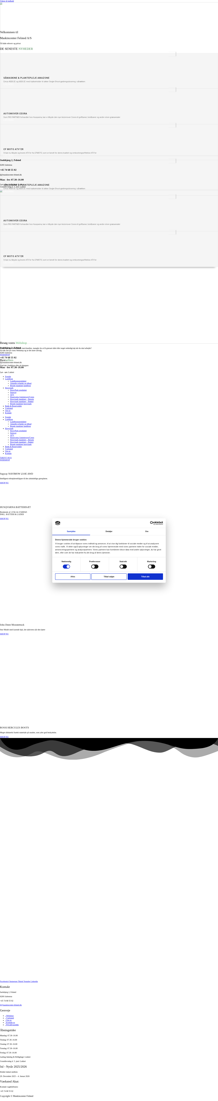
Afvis (73, 577)
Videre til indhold (7, 1)
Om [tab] (146, 531)
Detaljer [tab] (109, 531)
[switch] (94, 567)
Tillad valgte (109, 577)
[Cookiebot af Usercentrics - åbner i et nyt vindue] (152, 523)
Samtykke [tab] (71, 531)
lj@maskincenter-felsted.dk (11, 1005)
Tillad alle (145, 577)
